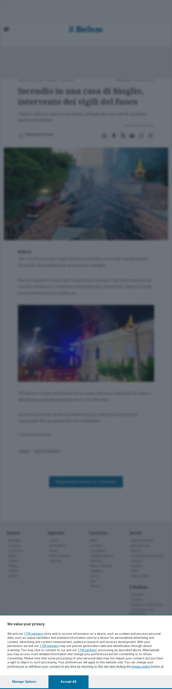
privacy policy (141, 666)
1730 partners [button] (33, 634)
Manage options (24, 682)
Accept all (68, 682)
